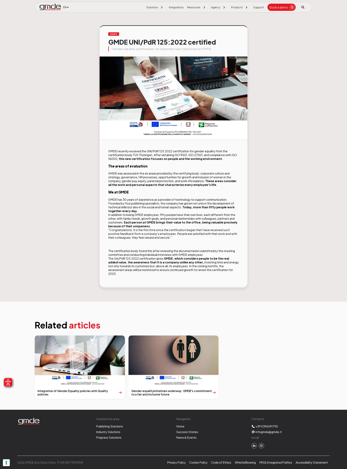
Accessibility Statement (312, 462)
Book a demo (278, 7)
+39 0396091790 (266, 426)
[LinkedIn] (254, 445)
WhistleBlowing (245, 462)
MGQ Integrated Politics (275, 462)
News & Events (186, 437)
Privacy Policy (176, 462)
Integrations (176, 7)
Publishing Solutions (109, 426)
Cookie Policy (198, 462)
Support (258, 7)
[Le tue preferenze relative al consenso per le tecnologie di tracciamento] (6, 462)
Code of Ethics (221, 462)
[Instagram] (261, 445)
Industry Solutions (108, 432)
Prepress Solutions (108, 437)
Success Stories (187, 432)
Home (180, 426)
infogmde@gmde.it (268, 432)
